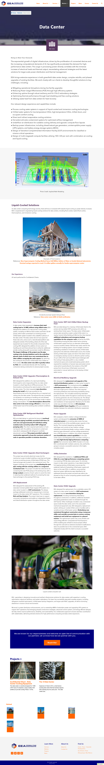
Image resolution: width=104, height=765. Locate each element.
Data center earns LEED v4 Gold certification (55, 317)
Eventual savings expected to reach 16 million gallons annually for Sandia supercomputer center (52, 263)
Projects (73, 3)
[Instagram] (18, 753)
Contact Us (95, 3)
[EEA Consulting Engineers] (12, 3)
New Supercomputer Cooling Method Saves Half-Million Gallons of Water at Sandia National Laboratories (56, 261)
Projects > (16, 658)
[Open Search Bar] (102, 3)
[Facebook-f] (12, 753)
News (80, 3)
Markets (64, 3)
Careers (87, 3)
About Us (45, 3)
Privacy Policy (52, 763)
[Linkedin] (21, 753)
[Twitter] (15, 753)
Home (38, 3)
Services (55, 3)
